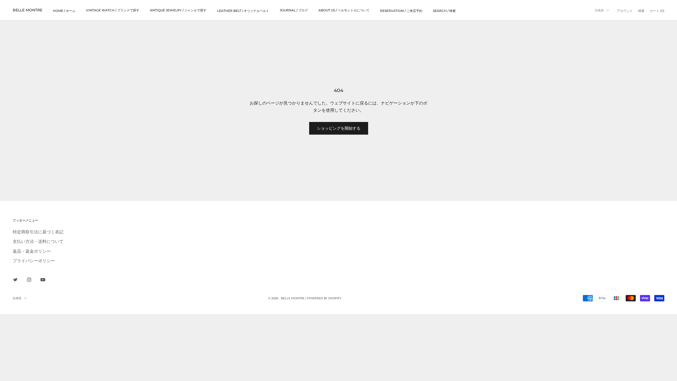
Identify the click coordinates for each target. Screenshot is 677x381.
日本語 (599, 10)
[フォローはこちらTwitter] (15, 279)
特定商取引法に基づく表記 (38, 231)
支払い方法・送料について (38, 241)
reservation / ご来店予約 (401, 11)
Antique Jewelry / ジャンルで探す (178, 10)
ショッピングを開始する (338, 128)
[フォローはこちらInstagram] (29, 279)
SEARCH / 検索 (444, 11)
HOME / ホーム (64, 11)
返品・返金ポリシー (32, 251)
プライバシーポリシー (34, 260)
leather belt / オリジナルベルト (243, 11)
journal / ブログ (294, 10)
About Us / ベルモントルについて (343, 10)
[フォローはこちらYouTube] (42, 279)
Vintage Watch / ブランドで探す (112, 10)
